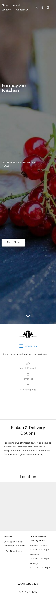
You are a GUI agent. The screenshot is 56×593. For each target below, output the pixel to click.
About (16, 5)
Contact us (22, 9)
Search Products (28, 368)
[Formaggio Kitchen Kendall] (28, 334)
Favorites (28, 378)
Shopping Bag (28, 389)
